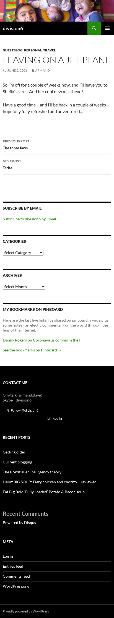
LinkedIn (54, 418)
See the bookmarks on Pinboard (32, 350)
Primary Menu (107, 28)
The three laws (16, 144)
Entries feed (13, 566)
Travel (49, 50)
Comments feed (16, 576)
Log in (8, 556)
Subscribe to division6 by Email (29, 219)
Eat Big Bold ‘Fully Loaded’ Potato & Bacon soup (44, 491)
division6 (13, 28)
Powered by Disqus (19, 522)
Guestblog (13, 50)
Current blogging (17, 462)
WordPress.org (16, 586)
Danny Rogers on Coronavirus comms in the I (41, 340)
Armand (42, 70)
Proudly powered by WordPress (26, 611)
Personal (33, 50)
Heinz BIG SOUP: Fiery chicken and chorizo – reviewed (50, 481)
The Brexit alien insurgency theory (32, 472)
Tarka (12, 164)
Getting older (14, 452)
